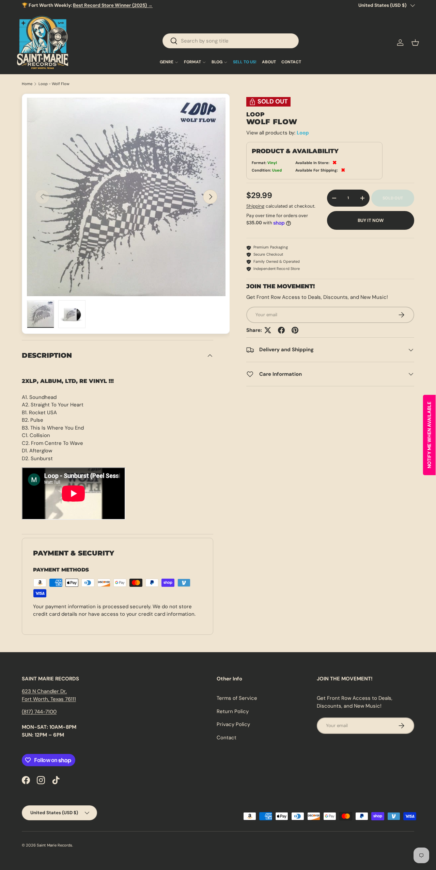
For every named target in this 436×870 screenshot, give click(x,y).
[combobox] (230, 40)
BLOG (217, 62)
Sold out (393, 198)
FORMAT (192, 62)
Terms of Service (237, 698)
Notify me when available (429, 435)
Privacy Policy (233, 724)
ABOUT (269, 62)
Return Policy (233, 711)
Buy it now (371, 220)
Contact (226, 737)
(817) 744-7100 (39, 711)
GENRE (166, 62)
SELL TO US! (244, 62)
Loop (303, 133)
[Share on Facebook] (281, 330)
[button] (415, 42)
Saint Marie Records (54, 845)
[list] (126, 197)
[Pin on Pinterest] (295, 330)
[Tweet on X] (268, 330)
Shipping (255, 206)
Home (27, 84)
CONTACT (291, 62)
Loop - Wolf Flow (53, 84)
